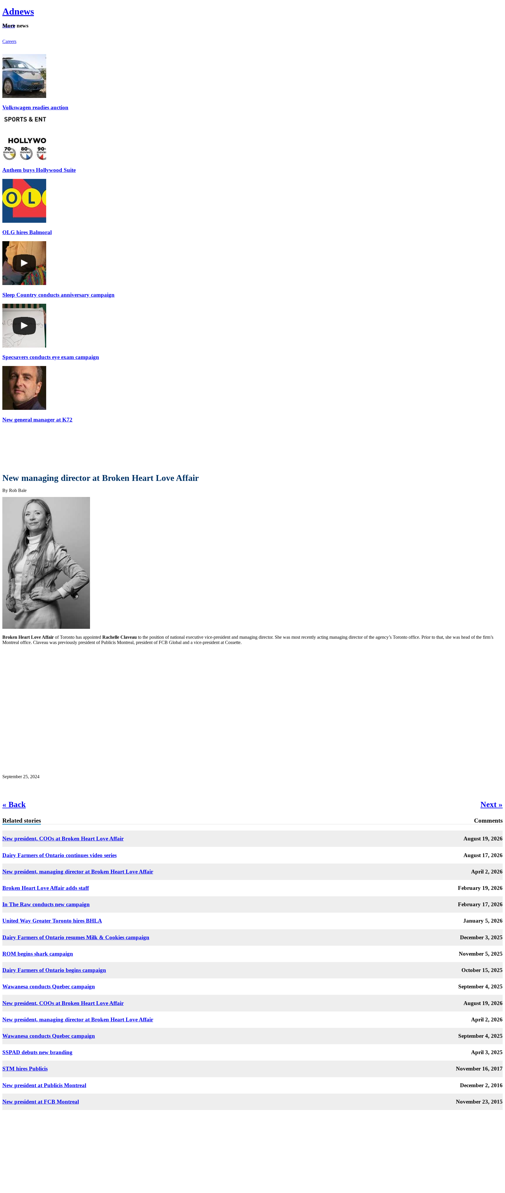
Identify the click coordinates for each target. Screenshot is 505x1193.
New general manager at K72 (37, 420)
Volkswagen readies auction (35, 107)
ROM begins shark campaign (37, 954)
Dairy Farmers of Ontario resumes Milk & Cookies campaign (75, 937)
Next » (491, 804)
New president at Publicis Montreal (44, 1085)
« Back (14, 804)
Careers (9, 41)
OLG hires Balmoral (27, 232)
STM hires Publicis (25, 1069)
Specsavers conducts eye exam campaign (50, 357)
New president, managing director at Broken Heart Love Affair (77, 872)
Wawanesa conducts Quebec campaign (48, 986)
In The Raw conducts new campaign (46, 904)
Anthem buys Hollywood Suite (39, 170)
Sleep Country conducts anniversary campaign (58, 295)
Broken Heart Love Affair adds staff (45, 888)
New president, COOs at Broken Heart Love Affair (63, 838)
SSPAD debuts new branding (37, 1052)
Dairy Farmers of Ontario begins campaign (54, 970)
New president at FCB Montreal (40, 1102)
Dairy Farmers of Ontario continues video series (59, 855)
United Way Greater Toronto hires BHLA (52, 921)
